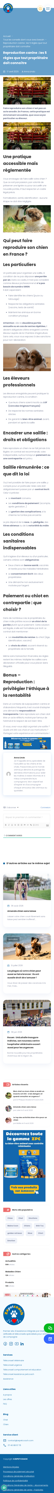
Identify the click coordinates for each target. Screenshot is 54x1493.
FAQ (5, 1404)
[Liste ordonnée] (18, 824)
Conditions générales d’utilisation (18, 1476)
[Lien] (30, 824)
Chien (10, 1218)
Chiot (40, 1233)
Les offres (7, 1399)
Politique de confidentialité (15, 1480)
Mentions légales (11, 1467)
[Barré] (15, 824)
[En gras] (5, 824)
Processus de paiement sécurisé (18, 1471)
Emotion (11, 1240)
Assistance (8, 1379)
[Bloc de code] (27, 824)
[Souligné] (12, 824)
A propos (7, 1394)
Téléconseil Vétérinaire (13, 1360)
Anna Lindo (29, 71)
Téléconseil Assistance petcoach (18, 1374)
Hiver (30, 1233)
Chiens (27, 1226)
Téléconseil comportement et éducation (22, 1369)
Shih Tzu (40, 1226)
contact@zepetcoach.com (20, 1440)
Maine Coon (12, 1226)
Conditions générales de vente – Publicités (23, 1489)
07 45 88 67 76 (14, 1445)
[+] (37, 825)
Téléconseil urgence (12, 1365)
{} (34, 825)
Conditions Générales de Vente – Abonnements (25, 1485)
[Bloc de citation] (24, 824)
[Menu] (48, 9)
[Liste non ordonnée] (21, 824)
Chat (20, 1218)
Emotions (33, 1218)
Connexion (45, 807)
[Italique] (8, 824)
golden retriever (14, 1233)
